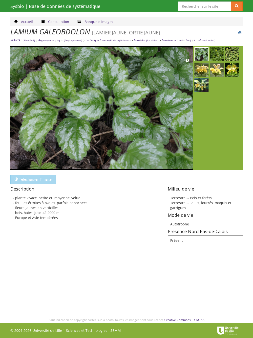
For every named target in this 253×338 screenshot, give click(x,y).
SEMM (115, 330)
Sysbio (55, 6)
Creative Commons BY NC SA (184, 320)
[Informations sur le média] (187, 60)
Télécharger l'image (35, 179)
